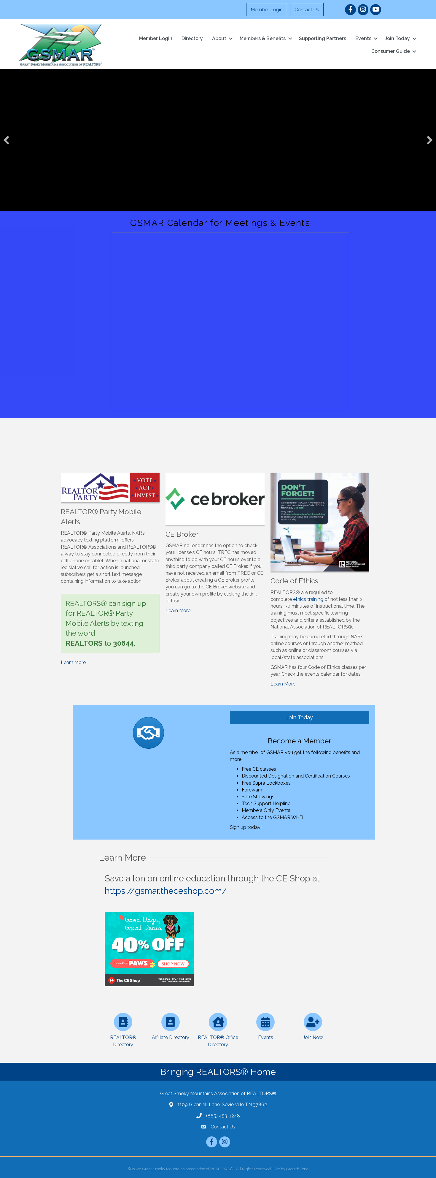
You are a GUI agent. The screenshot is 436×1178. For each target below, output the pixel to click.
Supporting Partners (322, 38)
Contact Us (307, 9)
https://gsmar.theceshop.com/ (166, 891)
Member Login (267, 9)
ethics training (308, 599)
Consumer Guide (390, 51)
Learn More (73, 662)
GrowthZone (297, 1169)
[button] (6, 140)
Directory (192, 38)
